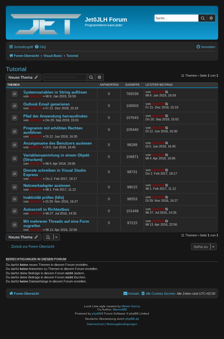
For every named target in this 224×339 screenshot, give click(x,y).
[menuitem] (40, 46)
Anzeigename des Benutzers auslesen (57, 143)
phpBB (96, 313)
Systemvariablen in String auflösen (55, 92)
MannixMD (120, 309)
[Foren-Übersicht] (46, 23)
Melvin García (131, 306)
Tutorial (16, 69)
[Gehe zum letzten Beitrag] (167, 92)
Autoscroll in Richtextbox (46, 209)
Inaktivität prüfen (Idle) (43, 197)
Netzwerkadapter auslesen (46, 185)
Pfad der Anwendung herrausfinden (55, 116)
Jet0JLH (35, 96)
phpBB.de (132, 318)
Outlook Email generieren (46, 104)
